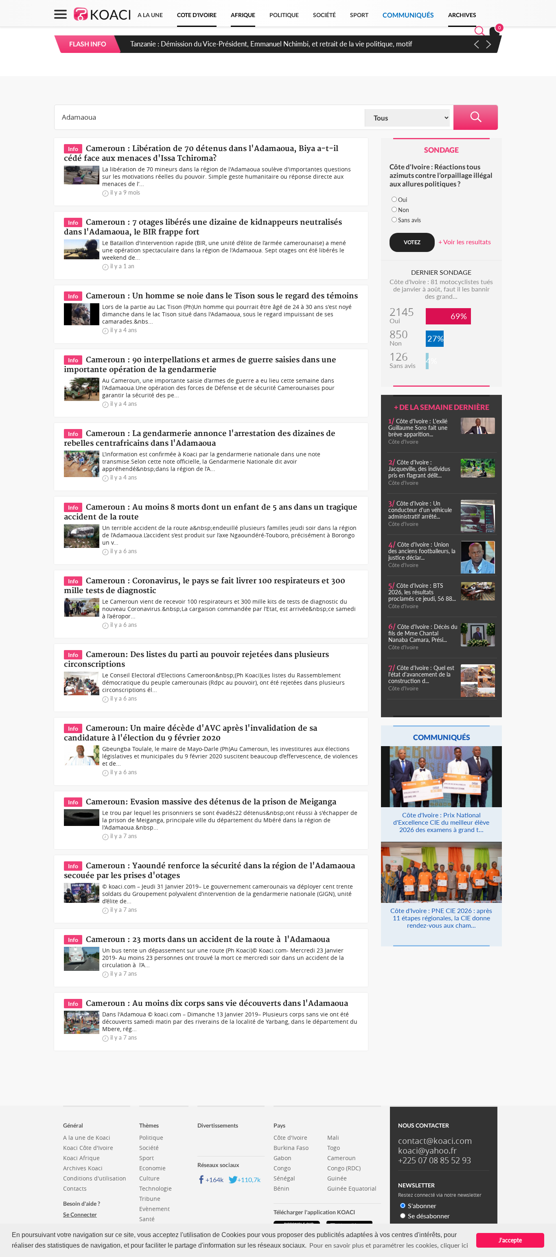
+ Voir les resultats (464, 241)
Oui (402, 199)
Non (403, 209)
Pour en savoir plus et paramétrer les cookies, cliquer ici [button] (388, 1245)
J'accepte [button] (510, 1240)
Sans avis (409, 220)
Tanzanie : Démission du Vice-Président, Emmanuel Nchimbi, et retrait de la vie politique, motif (271, 43)
